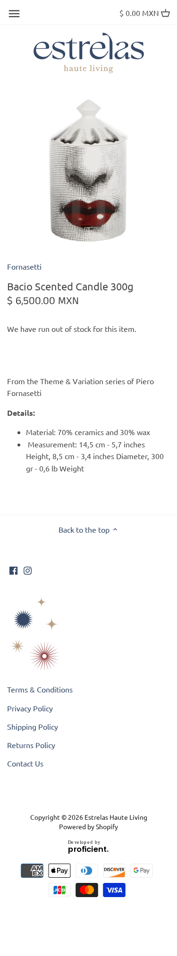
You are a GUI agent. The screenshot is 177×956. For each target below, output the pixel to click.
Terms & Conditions (40, 689)
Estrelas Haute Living (115, 817)
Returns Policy (31, 745)
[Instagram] (28, 569)
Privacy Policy (30, 708)
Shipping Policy (32, 726)
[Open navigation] (14, 14)
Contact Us (25, 763)
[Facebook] (13, 569)
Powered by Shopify (88, 826)
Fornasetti (24, 266)
